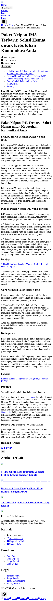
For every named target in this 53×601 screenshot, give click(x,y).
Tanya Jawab (13, 578)
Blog (3, 13)
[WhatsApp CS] (4, 594)
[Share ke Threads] (9, 448)
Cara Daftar (12, 556)
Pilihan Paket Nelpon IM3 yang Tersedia (25, 78)
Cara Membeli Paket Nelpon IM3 (22, 81)
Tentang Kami (13, 576)
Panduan (5, 8)
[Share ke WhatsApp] (2, 448)
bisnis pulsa (30, 397)
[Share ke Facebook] (4, 448)
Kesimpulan (12, 84)
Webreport (5, 15)
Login (4, 18)
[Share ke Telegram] (11, 448)
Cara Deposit (13, 559)
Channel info (15, 544)
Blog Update (12, 564)
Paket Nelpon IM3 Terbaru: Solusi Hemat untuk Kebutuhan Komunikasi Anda (28, 72)
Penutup (10, 86)
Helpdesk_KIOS (16, 541)
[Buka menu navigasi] (4, 22)
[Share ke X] (7, 448)
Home (4, 5)
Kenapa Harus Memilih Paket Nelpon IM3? (26, 76)
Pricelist (4, 10)
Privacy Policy (13, 583)
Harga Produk (13, 561)
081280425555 (16, 538)
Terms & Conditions (16, 581)
